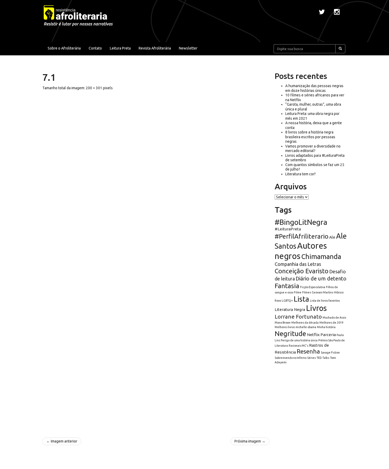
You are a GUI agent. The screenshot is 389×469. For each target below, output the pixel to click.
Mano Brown (283, 322)
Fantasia (287, 285)
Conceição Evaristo (301, 271)
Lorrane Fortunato (298, 317)
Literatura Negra (290, 309)
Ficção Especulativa (312, 287)
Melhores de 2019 (331, 322)
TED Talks (322, 357)
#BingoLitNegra (301, 222)
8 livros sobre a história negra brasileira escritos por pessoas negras (310, 137)
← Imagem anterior (61, 441)
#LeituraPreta (288, 229)
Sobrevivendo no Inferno (290, 357)
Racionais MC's (298, 345)
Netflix (313, 334)
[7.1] (155, 261)
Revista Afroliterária (155, 48)
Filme (297, 292)
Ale (332, 237)
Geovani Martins (322, 292)
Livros (316, 308)
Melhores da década (305, 322)
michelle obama (306, 327)
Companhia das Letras (298, 264)
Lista (301, 299)
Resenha (308, 351)
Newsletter (188, 48)
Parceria (328, 334)
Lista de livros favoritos (325, 300)
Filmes (306, 292)
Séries (311, 357)
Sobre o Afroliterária (64, 48)
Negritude (290, 333)
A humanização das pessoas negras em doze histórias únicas (314, 88)
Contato (95, 48)
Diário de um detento (321, 278)
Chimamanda (321, 256)
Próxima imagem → (249, 441)
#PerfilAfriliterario (301, 236)
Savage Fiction (330, 352)
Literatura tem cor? (300, 174)
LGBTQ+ (287, 300)
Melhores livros (285, 327)
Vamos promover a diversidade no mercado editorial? (313, 148)
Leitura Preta (120, 48)
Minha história (326, 327)
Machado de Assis (334, 317)
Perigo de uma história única (299, 340)
